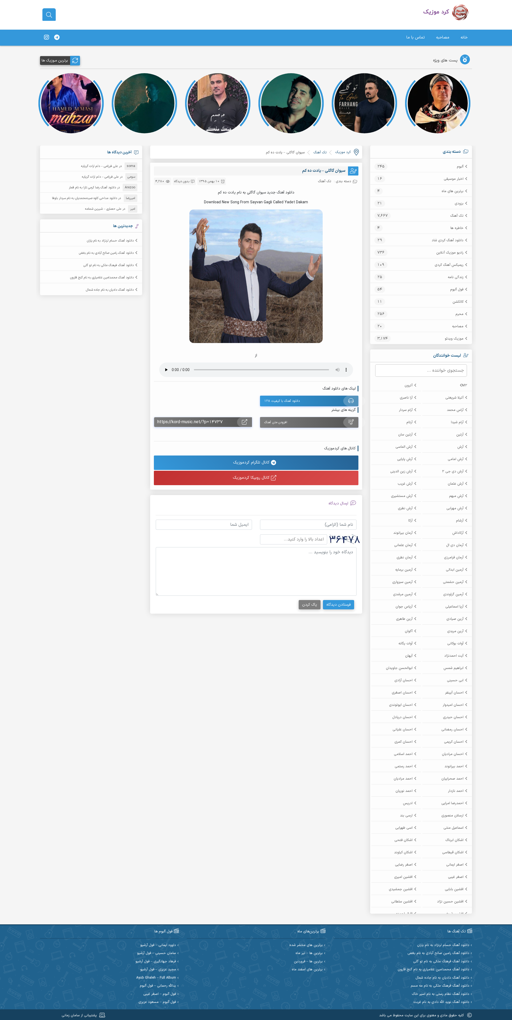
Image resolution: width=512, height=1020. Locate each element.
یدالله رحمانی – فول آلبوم (158, 985)
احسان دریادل (402, 717)
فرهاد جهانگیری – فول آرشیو (155, 961)
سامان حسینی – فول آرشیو (156, 953)
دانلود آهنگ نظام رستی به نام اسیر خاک (440, 994)
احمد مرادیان (403, 778)
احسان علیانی (403, 729)
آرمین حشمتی (453, 582)
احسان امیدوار (453, 705)
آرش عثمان (455, 483)
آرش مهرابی (454, 508)
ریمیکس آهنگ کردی (449, 265)
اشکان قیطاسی (452, 852)
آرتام (409, 422)
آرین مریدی (455, 631)
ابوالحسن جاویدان (399, 668)
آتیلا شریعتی (454, 397)
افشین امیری (403, 877)
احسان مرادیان (452, 754)
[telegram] (57, 38)
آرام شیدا (457, 422)
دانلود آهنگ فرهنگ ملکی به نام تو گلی (108, 265)
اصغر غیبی (455, 877)
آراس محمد (455, 410)
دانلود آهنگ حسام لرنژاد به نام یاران (110, 240)
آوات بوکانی (455, 643)
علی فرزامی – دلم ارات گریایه (99, 166)
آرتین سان (405, 434)
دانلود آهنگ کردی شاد (447, 240)
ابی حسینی (455, 680)
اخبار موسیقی (453, 179)
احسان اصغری (402, 692)
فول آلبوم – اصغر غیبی (159, 994)
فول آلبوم (456, 289)
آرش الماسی (404, 447)
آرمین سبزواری (402, 582)
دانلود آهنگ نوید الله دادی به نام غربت (441, 1002)
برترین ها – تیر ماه (309, 953)
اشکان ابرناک (454, 840)
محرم (459, 314)
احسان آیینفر (454, 692)
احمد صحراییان (452, 778)
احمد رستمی (404, 766)
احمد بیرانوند (454, 766)
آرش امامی (455, 459)
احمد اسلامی (403, 754)
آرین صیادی (454, 619)
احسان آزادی (403, 680)
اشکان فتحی (403, 840)
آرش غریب (405, 483)
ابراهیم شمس (453, 668)
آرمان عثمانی (403, 545)
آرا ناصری (406, 397)
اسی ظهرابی (404, 828)
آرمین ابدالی (454, 570)
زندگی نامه (455, 277)
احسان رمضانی (452, 729)
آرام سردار (406, 410)
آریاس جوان (404, 606)
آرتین (459, 434)
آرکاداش (457, 533)
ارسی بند (406, 815)
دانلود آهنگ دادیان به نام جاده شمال (110, 289)
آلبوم (460, 166)
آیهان (409, 656)
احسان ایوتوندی (401, 705)
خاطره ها (456, 228)
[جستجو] (49, 15)
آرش (460, 447)
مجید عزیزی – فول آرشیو (158, 969)
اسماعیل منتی (453, 828)
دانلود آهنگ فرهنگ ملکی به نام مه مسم (440, 985)
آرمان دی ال (454, 545)
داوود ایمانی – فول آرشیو (158, 945)
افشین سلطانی (402, 901)
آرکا (410, 520)
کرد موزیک (343, 152)
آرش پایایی (405, 459)
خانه (464, 37)
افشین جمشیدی (401, 889)
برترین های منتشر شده (306, 945)
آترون (409, 385)
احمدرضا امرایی (452, 803)
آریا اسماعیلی (454, 606)
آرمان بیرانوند (403, 533)
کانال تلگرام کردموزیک (252, 463)
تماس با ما (415, 37)
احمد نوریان (404, 791)
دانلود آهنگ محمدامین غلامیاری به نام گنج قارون (102, 277)
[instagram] (46, 38)
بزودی (459, 203)
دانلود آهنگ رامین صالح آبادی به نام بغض (106, 253)
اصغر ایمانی (454, 864)
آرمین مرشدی (403, 594)
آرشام (459, 520)
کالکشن (458, 302)
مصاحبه (442, 37)
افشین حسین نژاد (450, 901)
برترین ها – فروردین (308, 961)
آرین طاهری (404, 619)
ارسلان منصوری (452, 815)
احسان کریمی (453, 742)
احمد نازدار (455, 791)
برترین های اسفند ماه (307, 969)
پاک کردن (309, 605)
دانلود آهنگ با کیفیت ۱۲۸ (282, 401)
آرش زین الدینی (401, 471)
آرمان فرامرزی (453, 557)
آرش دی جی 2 (452, 471)
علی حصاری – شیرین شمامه (103, 209)
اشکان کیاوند (403, 852)
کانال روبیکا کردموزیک (252, 478)
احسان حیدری (453, 717)
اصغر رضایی (404, 864)
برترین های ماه (452, 191)
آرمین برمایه (404, 570)
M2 (464, 385)
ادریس (408, 803)
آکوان (409, 631)
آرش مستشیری (402, 496)
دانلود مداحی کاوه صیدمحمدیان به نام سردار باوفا (84, 198)
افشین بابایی (454, 889)
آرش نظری (405, 508)
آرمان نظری (405, 557)
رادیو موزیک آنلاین (449, 252)
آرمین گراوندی (453, 594)
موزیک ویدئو (454, 338)
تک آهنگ (456, 216)
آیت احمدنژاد (453, 656)
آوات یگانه (405, 643)
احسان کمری (403, 742)
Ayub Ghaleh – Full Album (156, 977)
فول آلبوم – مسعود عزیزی (157, 1002)
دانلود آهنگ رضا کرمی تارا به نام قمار (92, 187)
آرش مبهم (456, 496)
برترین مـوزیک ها (55, 60)
